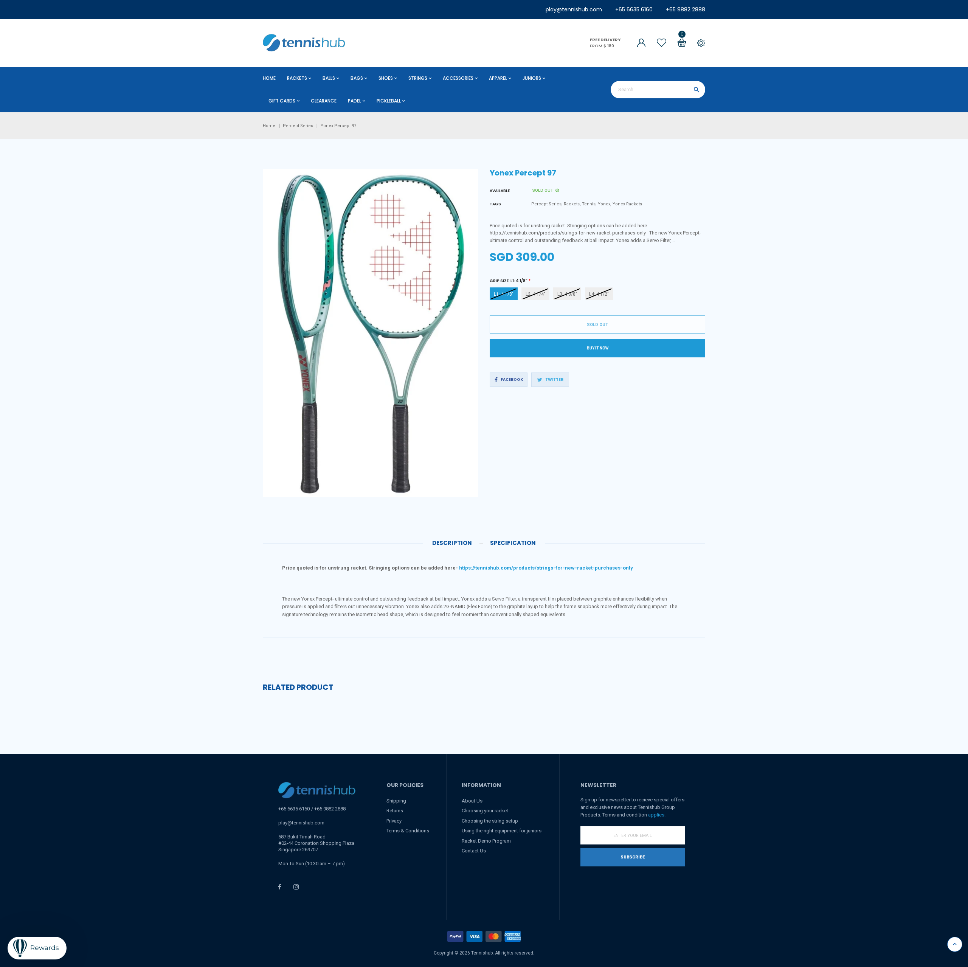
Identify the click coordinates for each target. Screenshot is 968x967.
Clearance (324, 101)
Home (269, 78)
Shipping (396, 801)
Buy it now (597, 348)
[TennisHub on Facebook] (279, 886)
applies (656, 815)
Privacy (394, 821)
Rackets (572, 204)
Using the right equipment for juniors (501, 831)
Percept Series (546, 204)
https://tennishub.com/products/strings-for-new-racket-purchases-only (546, 568)
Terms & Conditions (407, 831)
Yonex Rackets (627, 204)
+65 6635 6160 (634, 9)
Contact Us (474, 851)
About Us (472, 801)
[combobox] (658, 89)
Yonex (604, 204)
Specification (513, 543)
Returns (394, 810)
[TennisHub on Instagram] (296, 886)
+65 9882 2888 (685, 9)
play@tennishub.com (574, 9)
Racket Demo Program (486, 841)
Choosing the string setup (490, 821)
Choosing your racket (485, 810)
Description (452, 543)
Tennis (589, 204)
